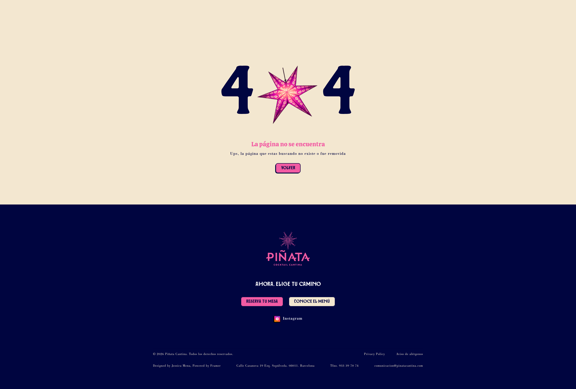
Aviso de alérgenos (409, 354)
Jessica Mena (181, 366)
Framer (215, 366)
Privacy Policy (374, 354)
